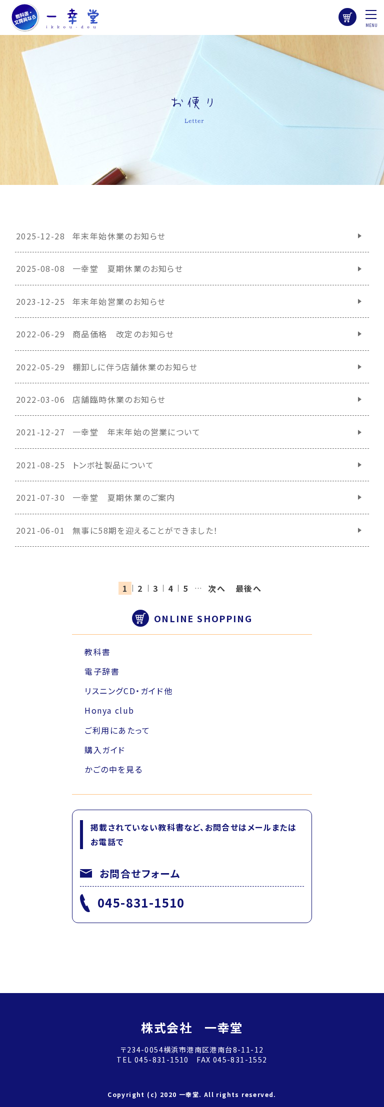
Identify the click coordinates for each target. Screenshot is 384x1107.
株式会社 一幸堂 (191, 1027)
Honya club (109, 710)
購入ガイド (105, 750)
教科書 (97, 652)
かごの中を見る (113, 769)
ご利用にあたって (117, 730)
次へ (217, 588)
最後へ (249, 588)
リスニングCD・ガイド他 (128, 691)
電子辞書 (102, 671)
